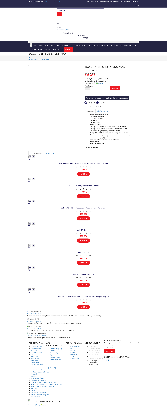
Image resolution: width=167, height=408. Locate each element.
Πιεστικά (34, 374)
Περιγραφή (90, 111)
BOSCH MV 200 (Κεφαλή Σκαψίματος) (84, 186)
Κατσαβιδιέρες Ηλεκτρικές (40, 395)
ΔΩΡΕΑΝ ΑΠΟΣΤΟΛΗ (34, 314)
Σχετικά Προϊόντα (36, 153)
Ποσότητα (89, 86)
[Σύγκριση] (29, 156)
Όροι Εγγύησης (55, 357)
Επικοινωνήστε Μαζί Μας (36, 349)
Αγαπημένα (91, 102)
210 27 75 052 (48, 2)
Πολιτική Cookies (36, 352)
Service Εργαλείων (37, 365)
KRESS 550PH (83, 252)
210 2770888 (56, 2)
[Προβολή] (83, 159)
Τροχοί (33, 390)
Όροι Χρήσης (54, 355)
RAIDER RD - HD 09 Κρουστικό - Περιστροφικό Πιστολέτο (83, 208)
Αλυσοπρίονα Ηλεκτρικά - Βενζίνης (43, 386)
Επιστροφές (73, 354)
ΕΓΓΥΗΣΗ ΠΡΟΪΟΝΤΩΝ (35, 321)
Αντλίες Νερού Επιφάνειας (40, 370)
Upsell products (51, 153)
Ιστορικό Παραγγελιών (74, 357)
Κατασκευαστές (55, 359)
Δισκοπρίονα (35, 397)
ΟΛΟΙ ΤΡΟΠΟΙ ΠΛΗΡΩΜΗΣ (36, 335)
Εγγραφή (85, 38)
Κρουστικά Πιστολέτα (38, 393)
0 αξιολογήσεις (90, 73)
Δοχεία (33, 376)
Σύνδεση (83, 35)
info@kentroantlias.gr (96, 358)
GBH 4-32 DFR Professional (83, 274)
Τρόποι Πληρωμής (56, 349)
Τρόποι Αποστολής (54, 352)
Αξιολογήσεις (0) (102, 111)
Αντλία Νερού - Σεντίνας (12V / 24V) (43, 368)
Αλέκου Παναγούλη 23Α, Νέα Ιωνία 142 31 (95, 348)
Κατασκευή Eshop (34, 405)
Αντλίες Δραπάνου (37, 378)
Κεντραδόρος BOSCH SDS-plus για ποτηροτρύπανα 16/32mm (83, 163)
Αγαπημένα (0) (68, 33)
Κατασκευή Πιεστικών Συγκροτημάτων (72, 21)
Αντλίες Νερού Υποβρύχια (40, 372)
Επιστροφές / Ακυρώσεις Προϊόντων (35, 361)
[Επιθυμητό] (33, 156)
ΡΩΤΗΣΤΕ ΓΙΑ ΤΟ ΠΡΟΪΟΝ (96, 106)
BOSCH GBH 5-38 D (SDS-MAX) (38, 59)
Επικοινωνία (90, 2)
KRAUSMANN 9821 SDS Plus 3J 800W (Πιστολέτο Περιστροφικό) (83, 296)
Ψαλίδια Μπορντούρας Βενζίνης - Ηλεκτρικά (46, 384)
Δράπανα (34, 388)
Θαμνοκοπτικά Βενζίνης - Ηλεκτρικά (43, 382)
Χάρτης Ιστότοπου (34, 355)
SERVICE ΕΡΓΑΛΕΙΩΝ (34, 328)
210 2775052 (93, 354)
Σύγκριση (102, 102)
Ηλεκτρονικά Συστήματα (39, 380)
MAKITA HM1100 (83, 230)
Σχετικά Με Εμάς (36, 346)
